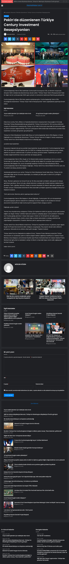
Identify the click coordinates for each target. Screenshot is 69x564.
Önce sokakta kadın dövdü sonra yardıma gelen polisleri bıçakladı (34, 464)
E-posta (6, 384)
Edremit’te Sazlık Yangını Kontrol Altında (26, 423)
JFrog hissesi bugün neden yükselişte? (47, 113)
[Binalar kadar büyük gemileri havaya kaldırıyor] (8, 450)
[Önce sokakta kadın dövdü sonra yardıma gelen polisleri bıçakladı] (8, 467)
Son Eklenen (34, 403)
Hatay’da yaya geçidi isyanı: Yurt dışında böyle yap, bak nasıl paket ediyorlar (27, 476)
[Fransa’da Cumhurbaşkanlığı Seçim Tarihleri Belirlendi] (8, 442)
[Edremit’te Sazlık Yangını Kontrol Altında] (8, 426)
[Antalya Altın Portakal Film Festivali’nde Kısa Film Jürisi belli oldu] (8, 493)
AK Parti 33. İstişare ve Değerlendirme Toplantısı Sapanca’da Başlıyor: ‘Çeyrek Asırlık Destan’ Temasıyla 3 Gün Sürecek (55, 338)
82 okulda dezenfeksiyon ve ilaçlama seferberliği (26, 1)
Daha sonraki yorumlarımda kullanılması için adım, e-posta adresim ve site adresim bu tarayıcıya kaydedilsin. (35, 390)
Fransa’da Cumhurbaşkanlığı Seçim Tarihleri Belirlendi (31, 440)
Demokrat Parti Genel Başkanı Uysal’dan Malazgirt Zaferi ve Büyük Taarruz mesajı (39, 502)
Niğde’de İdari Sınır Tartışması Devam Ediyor (17, 436)
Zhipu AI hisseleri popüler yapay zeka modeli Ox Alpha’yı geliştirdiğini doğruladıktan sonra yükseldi (13, 316)
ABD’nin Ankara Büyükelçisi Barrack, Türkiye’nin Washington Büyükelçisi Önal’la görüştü (31, 414)
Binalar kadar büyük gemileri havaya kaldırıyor (28, 448)
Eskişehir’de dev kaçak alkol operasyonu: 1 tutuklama (33, 336)
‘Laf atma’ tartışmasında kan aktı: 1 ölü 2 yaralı (18, 510)
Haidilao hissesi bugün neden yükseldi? (13, 324)
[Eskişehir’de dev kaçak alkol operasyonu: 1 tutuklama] (34, 328)
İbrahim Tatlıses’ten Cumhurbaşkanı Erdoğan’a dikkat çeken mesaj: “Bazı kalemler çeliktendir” (33, 431)
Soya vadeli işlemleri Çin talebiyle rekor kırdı (17, 113)
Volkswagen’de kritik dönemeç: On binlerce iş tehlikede (21, 481)
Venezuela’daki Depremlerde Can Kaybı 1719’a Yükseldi (20, 486)
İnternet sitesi (39, 384)
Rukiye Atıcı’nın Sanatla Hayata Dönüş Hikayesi (18, 472)
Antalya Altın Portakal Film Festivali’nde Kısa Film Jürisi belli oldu (34, 490)
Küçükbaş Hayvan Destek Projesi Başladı (54, 314)
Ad (5, 377)
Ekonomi (13, 12)
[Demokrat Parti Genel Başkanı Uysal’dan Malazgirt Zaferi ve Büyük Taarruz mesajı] (8, 505)
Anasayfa (7, 12)
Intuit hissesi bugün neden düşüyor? (33, 314)
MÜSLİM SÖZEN (11, 34)
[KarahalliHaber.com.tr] (34, 5)
